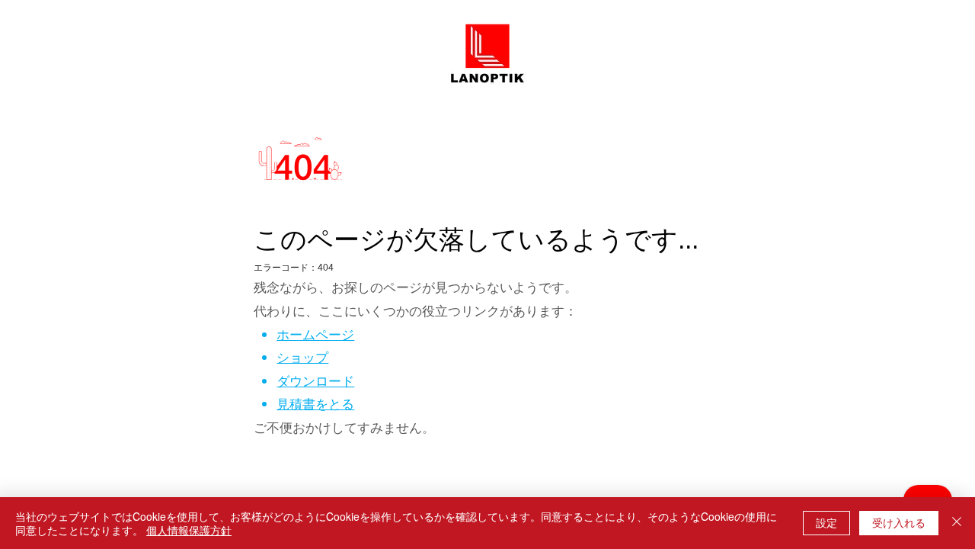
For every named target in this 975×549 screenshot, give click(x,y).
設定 (826, 522)
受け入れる (898, 522)
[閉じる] (957, 523)
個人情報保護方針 (189, 530)
